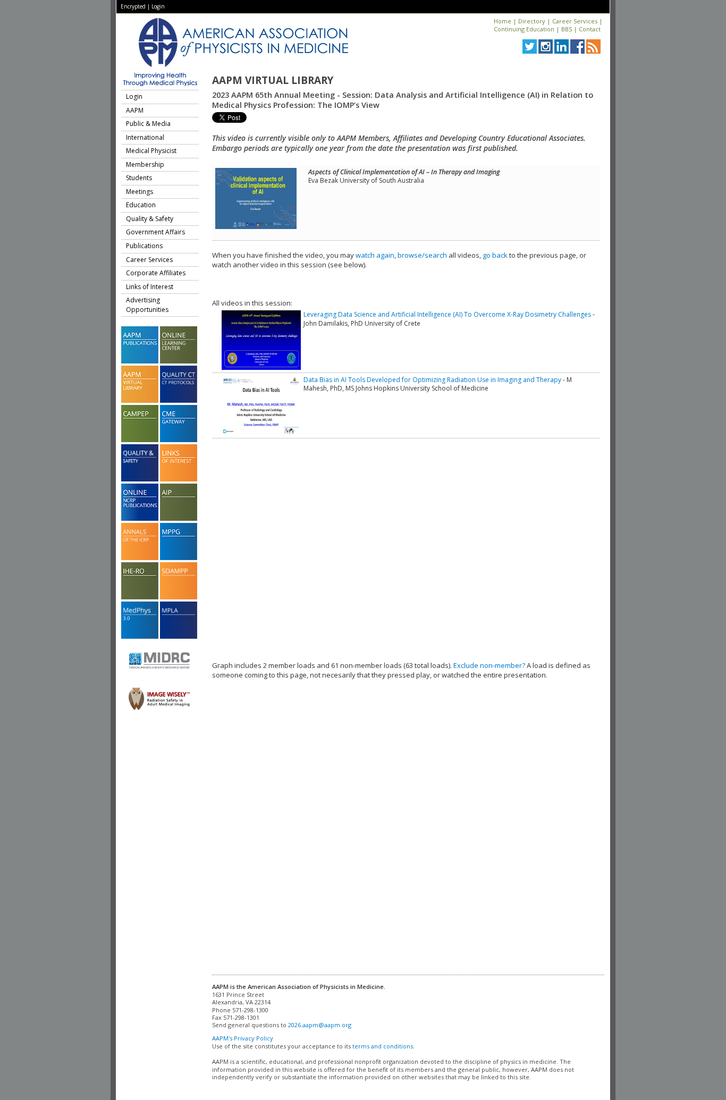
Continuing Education (524, 29)
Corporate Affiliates (155, 272)
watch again (375, 255)
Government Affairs (155, 231)
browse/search (422, 255)
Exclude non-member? (489, 665)
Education (141, 204)
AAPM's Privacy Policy (242, 1038)
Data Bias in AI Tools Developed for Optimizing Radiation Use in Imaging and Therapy (432, 379)
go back (495, 255)
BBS (566, 29)
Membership (145, 164)
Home (502, 21)
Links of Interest (149, 286)
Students (139, 177)
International (145, 137)
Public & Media (148, 123)
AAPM (134, 110)
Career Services (574, 21)
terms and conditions (382, 1046)
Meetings (139, 191)
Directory (531, 21)
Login (158, 6)
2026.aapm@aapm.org (319, 1025)
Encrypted (133, 6)
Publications (144, 245)
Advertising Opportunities (147, 304)
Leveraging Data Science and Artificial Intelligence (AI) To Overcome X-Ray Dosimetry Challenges (447, 314)
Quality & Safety (149, 218)
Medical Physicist (151, 150)
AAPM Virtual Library (272, 80)
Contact (590, 29)
